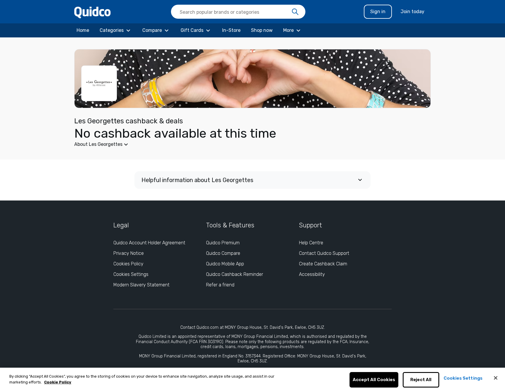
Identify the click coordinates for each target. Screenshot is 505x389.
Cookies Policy (128, 264)
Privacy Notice (128, 253)
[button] (208, 144)
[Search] (295, 12)
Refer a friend (220, 285)
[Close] (495, 377)
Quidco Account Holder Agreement (149, 242)
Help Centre (311, 242)
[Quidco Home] (92, 12)
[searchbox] (238, 12)
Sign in (377, 11)
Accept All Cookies (374, 380)
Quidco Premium (223, 242)
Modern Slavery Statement (141, 285)
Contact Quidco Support (324, 253)
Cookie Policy (57, 382)
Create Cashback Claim (323, 264)
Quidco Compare (223, 253)
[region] (252, 378)
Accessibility (312, 274)
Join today (412, 11)
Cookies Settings (130, 274)
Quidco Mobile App (225, 264)
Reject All (421, 380)
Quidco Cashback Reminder (234, 274)
